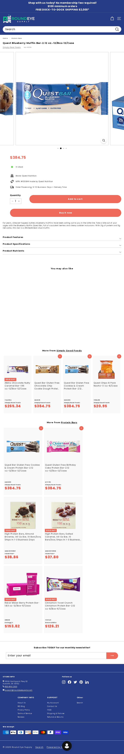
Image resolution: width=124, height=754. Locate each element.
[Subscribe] (112, 655)
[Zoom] (104, 140)
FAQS (49, 710)
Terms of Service (25, 713)
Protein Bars (16, 38)
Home (5, 38)
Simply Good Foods (12, 47)
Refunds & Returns (55, 717)
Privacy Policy (24, 710)
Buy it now (65, 212)
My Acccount (53, 703)
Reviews (21, 717)
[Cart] (112, 18)
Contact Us (52, 706)
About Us (22, 703)
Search (80, 703)
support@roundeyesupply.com (18, 690)
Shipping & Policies (55, 713)
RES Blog (21, 706)
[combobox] (62, 29)
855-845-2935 (11, 686)
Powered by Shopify (58, 747)
